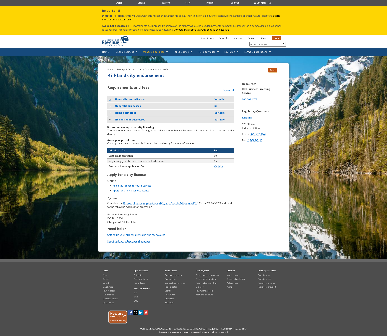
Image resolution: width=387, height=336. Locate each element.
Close (136, 300)
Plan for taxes (139, 283)
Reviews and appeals (204, 291)
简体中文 (166, 2)
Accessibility (226, 328)
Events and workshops (236, 279)
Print (273, 70)
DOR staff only (241, 328)
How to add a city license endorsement (129, 241)
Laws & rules (207, 38)
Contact (251, 38)
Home (105, 51)
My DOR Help (108, 302)
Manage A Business (127, 69)
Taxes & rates (181, 51)
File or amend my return (206, 279)
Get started (138, 275)
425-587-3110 (254, 140)
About (264, 38)
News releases (109, 291)
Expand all (228, 90)
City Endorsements (149, 69)
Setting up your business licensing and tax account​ (136, 235)
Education (229, 51)
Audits (229, 287)
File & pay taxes (206, 51)
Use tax (168, 291)
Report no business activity (206, 283)
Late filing (199, 287)
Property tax (170, 294)
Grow (136, 296)
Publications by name (266, 283)
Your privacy (213, 328)
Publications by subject (267, 287)
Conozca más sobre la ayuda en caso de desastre (201, 29)
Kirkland (247, 117)
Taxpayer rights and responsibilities (189, 328)
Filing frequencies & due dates (208, 275)
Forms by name (264, 275)
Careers (238, 38)
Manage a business (153, 51)
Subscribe (224, 38)
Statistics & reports (110, 298)
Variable (218, 166)
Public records (108, 294)
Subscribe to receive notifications (157, 328)
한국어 (188, 2)
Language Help (264, 2)
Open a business (125, 51)
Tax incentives (170, 279)
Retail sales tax (171, 287)
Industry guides (233, 275)
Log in (276, 38)
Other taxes (169, 298)
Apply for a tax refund (204, 294)
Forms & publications (255, 51)
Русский (210, 2)
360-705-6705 (249, 99)
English (119, 2)
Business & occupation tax (175, 283)
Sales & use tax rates (173, 275)
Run (135, 292)
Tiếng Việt (234, 2)
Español (141, 2)
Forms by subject (264, 279)
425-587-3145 (258, 134)
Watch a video (232, 283)
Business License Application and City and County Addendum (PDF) (160, 203)
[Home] (111, 40)
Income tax (169, 302)
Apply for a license (141, 279)
